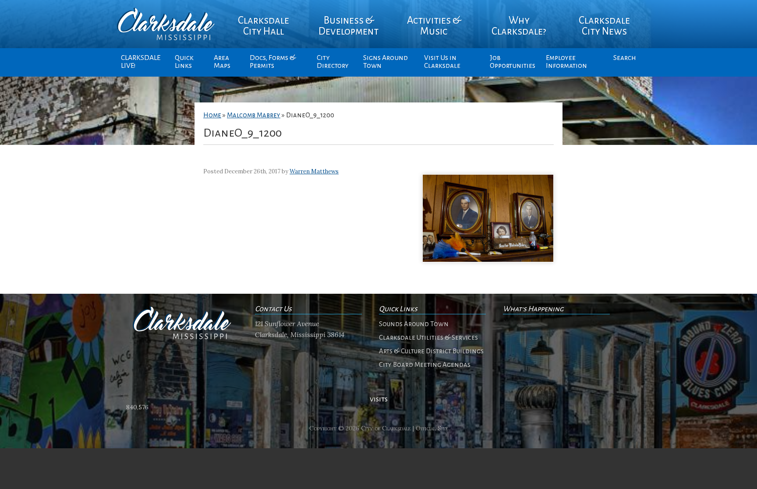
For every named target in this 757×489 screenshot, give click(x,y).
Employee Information (566, 62)
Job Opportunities (512, 62)
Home (212, 115)
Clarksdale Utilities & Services (428, 337)
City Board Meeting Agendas (424, 364)
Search (624, 58)
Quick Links (184, 62)
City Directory (333, 62)
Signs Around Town (385, 62)
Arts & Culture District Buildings (431, 351)
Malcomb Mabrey (253, 115)
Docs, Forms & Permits (273, 62)
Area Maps (222, 62)
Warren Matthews (314, 171)
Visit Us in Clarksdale (442, 62)
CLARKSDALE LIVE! (140, 62)
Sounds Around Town (414, 323)
